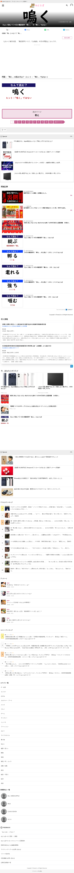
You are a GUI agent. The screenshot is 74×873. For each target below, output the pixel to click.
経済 (2, 779)
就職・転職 (4, 766)
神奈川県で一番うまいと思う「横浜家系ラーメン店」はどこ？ (24, 611)
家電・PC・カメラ (6, 761)
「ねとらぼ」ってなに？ (8, 832)
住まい (3, 744)
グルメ (3, 709)
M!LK (9, 803)
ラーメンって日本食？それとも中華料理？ (19, 602)
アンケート (3, 578)
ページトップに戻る (37, 871)
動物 (2, 753)
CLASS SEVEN (12, 811)
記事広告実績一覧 (6, 862)
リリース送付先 (5, 853)
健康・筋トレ (4, 748)
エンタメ (3, 691)
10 (46, 122)
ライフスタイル (5, 735)
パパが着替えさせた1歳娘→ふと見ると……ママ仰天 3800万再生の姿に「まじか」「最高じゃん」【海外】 (41, 541)
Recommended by (61, 309)
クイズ (3, 705)
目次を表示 (67, 37)
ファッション (4, 726)
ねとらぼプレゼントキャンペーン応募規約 (13, 840)
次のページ (58, 122)
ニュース (3, 722)
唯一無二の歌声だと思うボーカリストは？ (19, 620)
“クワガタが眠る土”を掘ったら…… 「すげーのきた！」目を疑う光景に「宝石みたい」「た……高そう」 (40, 548)
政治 (2, 770)
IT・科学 (3, 687)
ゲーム (3, 713)
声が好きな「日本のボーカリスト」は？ (18, 585)
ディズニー (4, 718)
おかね (3, 696)
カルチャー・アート (6, 700)
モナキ (9, 819)
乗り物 (3, 739)
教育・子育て (4, 774)
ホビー (3, 731)
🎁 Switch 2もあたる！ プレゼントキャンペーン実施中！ (14, 1)
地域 (2, 757)
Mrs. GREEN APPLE (13, 796)
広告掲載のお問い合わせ (8, 858)
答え (37, 115)
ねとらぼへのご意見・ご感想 (9, 836)
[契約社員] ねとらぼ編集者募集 (9, 845)
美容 (2, 783)
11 (51, 122)
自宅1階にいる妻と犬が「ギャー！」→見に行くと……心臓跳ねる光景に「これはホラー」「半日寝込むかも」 (42, 535)
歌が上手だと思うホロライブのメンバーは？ (19, 593)
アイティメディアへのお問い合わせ (11, 849)
